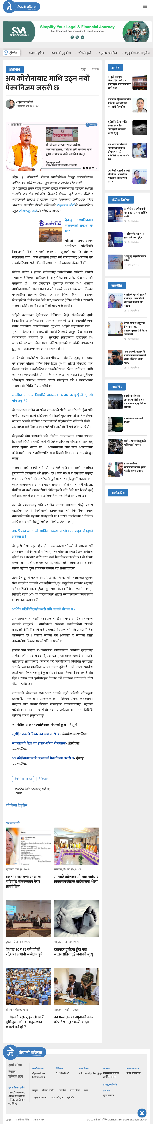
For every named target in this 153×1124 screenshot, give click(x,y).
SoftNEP (142, 1119)
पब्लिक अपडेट (48, 1090)
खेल (86, 1090)
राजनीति (62, 1090)
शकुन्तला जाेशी (24, 102)
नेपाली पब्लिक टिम (15, 1074)
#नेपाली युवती (70, 53)
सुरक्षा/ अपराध (40, 1098)
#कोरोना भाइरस (23, 778)
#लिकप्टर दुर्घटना (21, 53)
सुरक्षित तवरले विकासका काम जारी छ (36, 734)
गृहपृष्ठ (83, 69)
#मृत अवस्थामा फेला (93, 53)
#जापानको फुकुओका (46, 53)
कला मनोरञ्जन (57, 1098)
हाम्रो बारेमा (15, 1065)
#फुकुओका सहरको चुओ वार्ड (123, 53)
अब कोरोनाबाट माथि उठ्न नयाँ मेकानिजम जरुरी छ (43, 758)
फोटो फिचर (75, 1090)
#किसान (43, 778)
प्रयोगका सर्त (38, 1119)
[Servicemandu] (77, 43)
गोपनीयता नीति (22, 1119)
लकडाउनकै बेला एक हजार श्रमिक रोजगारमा (39, 743)
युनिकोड (70, 1098)
